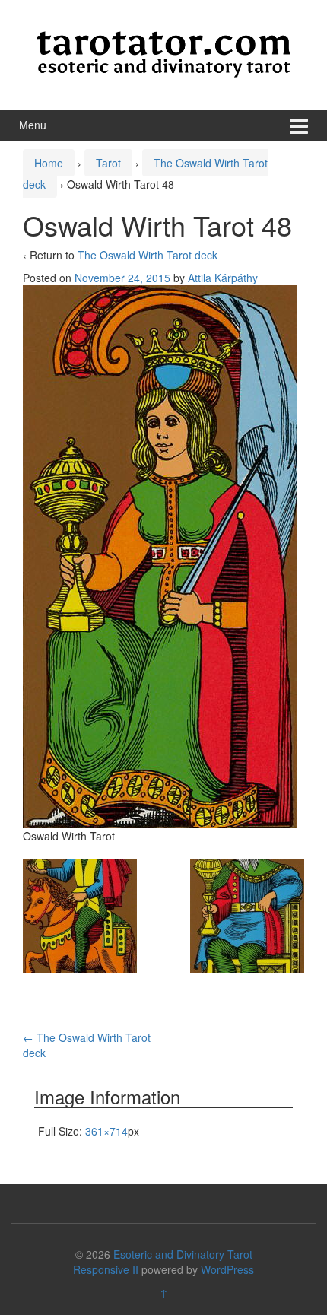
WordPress (227, 1269)
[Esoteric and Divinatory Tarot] (163, 52)
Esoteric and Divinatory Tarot (182, 1254)
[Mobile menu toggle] (299, 125)
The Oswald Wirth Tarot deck (147, 254)
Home (48, 162)
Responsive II (105, 1269)
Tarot (108, 162)
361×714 (106, 1131)
